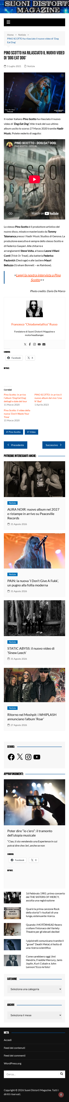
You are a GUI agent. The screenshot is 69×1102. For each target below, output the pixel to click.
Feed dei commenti (14, 1055)
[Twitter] (25, 344)
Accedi (8, 1039)
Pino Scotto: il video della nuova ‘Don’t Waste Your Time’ (17, 413)
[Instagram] (34, 344)
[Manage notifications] (61, 1094)
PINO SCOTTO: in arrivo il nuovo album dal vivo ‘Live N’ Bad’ (48, 398)
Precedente (17, 445)
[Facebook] (29, 344)
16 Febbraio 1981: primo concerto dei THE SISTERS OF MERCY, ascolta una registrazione (45, 897)
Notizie (31, 66)
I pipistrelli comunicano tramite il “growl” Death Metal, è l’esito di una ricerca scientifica (45, 944)
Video (32, 431)
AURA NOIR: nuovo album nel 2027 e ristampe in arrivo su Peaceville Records (33, 513)
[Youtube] (39, 344)
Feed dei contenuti (14, 1047)
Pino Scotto (15, 431)
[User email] (43, 344)
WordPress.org (12, 1063)
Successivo (52, 445)
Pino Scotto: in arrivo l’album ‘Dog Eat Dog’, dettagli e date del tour (15, 398)
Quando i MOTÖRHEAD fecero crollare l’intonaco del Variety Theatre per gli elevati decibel (44, 928)
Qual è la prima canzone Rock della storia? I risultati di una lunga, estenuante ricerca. (42, 912)
